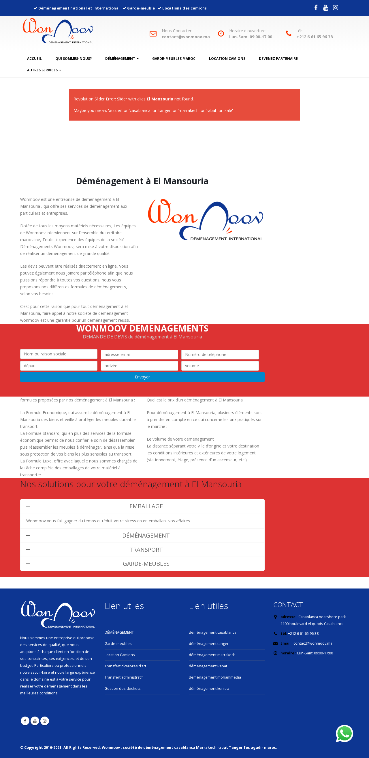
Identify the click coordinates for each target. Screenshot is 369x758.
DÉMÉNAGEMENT (119, 632)
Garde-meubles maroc (173, 58)
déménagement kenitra (209, 688)
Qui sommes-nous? (73, 58)
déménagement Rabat (208, 666)
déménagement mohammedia (215, 677)
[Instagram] (335, 7)
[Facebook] (316, 7)
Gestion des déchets (123, 688)
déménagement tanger (209, 643)
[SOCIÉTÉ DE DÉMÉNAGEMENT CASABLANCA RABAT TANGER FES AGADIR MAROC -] (58, 31)
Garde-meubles (118, 643)
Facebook (25, 721)
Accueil (34, 58)
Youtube (35, 721)
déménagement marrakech (212, 654)
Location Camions (227, 58)
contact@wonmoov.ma (186, 36)
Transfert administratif (124, 677)
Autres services (42, 70)
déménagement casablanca (212, 632)
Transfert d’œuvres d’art (125, 666)
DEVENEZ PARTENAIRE (278, 58)
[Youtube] (325, 7)
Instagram (44, 721)
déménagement (120, 58)
